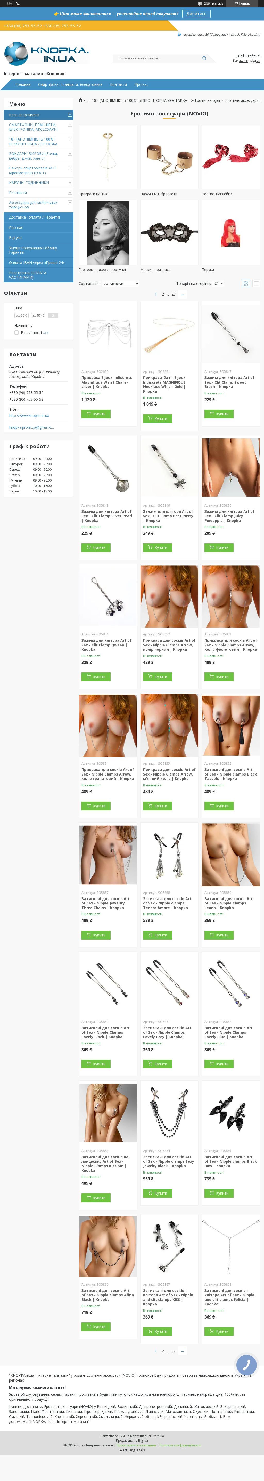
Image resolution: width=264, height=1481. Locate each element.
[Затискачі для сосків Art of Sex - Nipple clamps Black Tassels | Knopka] (231, 725)
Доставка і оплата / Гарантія (34, 217)
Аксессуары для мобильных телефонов (33, 205)
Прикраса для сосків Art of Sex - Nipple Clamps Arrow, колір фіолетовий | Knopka (230, 645)
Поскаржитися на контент (136, 1445)
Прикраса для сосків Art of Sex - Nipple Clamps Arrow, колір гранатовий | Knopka (107, 774)
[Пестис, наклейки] (231, 157)
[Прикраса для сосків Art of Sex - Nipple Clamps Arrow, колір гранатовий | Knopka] (108, 725)
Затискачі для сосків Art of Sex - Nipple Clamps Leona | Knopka (228, 903)
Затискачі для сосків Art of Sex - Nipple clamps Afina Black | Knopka (107, 1295)
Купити (99, 414)
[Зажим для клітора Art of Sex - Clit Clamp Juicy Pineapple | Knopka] (231, 467)
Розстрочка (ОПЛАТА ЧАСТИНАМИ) (27, 275)
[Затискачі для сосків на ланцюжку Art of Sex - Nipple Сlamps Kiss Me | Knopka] (108, 1113)
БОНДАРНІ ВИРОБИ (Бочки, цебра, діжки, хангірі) (33, 156)
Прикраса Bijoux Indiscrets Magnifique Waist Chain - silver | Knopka (106, 382)
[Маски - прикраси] (169, 232)
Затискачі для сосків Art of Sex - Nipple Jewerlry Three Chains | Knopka (105, 903)
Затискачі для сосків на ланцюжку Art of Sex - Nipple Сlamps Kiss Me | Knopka (104, 1163)
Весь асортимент (24, 114)
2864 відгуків (213, 3)
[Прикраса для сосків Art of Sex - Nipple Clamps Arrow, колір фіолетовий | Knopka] (231, 596)
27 (173, 294)
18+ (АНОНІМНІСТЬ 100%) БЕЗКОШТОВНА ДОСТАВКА (33, 141)
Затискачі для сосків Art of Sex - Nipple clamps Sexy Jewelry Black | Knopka (168, 1161)
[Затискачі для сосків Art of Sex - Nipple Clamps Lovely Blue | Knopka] (231, 984)
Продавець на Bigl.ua (132, 1440)
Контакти (118, 84)
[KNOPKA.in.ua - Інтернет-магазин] (47, 53)
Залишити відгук (246, 61)
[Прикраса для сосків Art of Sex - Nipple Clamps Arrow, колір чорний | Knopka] (170, 596)
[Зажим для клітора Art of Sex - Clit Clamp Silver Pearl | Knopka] (108, 467)
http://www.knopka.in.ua (29, 415)
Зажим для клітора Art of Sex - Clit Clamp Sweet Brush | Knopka (229, 382)
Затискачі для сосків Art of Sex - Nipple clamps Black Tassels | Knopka (230, 774)
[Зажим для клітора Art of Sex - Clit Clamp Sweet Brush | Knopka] (231, 333)
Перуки (208, 269)
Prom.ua (158, 1436)
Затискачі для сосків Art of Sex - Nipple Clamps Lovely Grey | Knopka (167, 1032)
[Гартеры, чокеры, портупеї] (108, 232)
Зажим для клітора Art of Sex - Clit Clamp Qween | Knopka (106, 645)
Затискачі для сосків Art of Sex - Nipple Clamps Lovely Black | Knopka (105, 1032)
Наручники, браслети (158, 193)
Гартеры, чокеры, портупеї (102, 269)
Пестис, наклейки (217, 193)
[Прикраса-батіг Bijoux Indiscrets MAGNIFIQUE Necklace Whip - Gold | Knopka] (170, 333)
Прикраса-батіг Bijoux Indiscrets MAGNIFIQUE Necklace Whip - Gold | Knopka (164, 384)
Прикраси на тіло (94, 193)
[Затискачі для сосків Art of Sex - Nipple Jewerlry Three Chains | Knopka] (108, 855)
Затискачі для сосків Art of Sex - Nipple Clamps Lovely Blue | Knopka (228, 1032)
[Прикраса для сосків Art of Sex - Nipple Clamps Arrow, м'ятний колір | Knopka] (170, 725)
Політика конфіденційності (180, 1445)
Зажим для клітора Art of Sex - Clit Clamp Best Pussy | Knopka (168, 516)
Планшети (18, 192)
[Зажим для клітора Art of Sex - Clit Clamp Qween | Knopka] (108, 596)
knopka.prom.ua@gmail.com (31, 427)
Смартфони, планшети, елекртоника (70, 84)
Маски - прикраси (155, 269)
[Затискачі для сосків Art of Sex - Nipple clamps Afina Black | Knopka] (108, 1246)
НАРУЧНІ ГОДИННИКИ (29, 182)
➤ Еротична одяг (206, 100)
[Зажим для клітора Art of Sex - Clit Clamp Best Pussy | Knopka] (170, 467)
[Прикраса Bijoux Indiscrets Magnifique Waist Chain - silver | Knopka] (108, 333)
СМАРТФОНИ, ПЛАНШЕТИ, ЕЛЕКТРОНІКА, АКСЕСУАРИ (33, 127)
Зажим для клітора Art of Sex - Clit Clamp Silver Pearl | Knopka (106, 516)
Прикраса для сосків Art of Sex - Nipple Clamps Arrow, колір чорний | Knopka (169, 645)
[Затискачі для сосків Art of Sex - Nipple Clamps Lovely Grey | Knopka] (170, 984)
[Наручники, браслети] (169, 157)
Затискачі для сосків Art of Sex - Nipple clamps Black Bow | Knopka (230, 1161)
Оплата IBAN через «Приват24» (37, 262)
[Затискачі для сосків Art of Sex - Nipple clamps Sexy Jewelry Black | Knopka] (170, 1113)
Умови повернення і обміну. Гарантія (33, 250)
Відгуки (15, 237)
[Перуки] (231, 232)
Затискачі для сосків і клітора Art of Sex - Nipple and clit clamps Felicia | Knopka (229, 1297)
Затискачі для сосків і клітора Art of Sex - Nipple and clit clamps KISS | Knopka (168, 1297)
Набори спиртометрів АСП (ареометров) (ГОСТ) (32, 170)
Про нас (141, 84)
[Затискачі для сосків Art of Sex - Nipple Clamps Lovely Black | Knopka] (108, 984)
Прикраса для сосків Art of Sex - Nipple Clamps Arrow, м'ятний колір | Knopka (169, 774)
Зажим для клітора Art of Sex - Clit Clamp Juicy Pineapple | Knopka (229, 516)
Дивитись (196, 14)
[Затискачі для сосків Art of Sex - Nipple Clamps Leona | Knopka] (231, 855)
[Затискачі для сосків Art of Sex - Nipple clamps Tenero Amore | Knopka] (170, 855)
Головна (22, 84)
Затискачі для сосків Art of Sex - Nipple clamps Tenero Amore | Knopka (167, 903)
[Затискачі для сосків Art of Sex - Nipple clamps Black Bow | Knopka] (231, 1113)
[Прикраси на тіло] (108, 157)
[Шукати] (204, 58)
